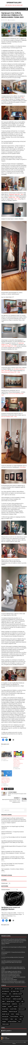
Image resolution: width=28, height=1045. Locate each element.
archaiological (5, 988)
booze (7, 996)
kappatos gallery (13, 1011)
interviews (4, 1011)
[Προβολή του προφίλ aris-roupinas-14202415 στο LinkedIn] (6, 1030)
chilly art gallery (6, 999)
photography (5, 1019)
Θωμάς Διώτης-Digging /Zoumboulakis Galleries (11, 971)
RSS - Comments (5, 1038)
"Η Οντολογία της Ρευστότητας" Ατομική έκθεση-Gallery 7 (13, 982)
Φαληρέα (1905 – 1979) (13, 197)
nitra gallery (5, 1016)
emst (22, 1001)
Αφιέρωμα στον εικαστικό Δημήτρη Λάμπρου (10, 908)
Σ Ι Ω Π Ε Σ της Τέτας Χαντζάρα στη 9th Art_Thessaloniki (13, 837)
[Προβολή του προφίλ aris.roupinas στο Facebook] (1, 1030)
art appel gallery (19, 988)
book (3, 996)
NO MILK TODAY (5, 757)
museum (11, 788)
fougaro (4, 1006)
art (6, 788)
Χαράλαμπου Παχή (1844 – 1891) (16, 194)
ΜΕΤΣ (19, 1021)
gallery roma (13, 1009)
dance (3, 1001)
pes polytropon (14, 1016)
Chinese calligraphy (17, 999)
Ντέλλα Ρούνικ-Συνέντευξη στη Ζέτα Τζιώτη (10, 974)
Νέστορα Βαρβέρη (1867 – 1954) (9, 416)
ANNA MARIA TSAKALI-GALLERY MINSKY (9, 979)
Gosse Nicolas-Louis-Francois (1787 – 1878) (10, 372)
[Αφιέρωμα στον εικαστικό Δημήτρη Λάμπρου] (14, 905)
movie (12, 1014)
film (20, 1004)
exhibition (14, 1004)
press (11, 1019)
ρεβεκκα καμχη (5, 1024)
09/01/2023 (5, 20)
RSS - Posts (4, 1037)
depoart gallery (11, 1001)
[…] (15, 916)
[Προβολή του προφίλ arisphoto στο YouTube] (8, 1030)
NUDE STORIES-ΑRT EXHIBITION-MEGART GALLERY (11, 972)
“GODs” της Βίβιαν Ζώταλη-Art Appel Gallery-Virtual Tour (13, 967)
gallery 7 (16, 1006)
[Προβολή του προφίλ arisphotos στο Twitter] (3, 1030)
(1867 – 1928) (17, 199)
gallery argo (5, 1009)
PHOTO (21, 1016)
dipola (18, 1001)
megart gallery (5, 1014)
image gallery (21, 1009)
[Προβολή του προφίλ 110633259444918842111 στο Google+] (11, 1030)
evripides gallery (6, 1004)
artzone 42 (4, 993)
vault (16, 1019)
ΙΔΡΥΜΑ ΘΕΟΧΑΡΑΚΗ (12, 1021)
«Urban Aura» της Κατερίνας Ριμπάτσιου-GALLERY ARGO (12, 981)
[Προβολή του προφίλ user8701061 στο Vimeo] (9, 1030)
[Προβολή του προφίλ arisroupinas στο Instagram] (5, 1030)
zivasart (4, 1021)
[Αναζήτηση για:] (14, 810)
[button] (26, 9)
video (20, 1019)
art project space (15, 991)
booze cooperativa (15, 996)
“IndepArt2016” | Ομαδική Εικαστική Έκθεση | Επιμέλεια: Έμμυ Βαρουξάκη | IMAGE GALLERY (5, 779)
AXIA (10, 993)
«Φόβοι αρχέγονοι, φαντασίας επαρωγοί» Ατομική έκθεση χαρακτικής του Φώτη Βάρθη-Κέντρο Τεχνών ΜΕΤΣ (13, 858)
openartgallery (12, 20)
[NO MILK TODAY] (6, 754)
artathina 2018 (5, 991)
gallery (10, 1006)
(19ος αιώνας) (22, 467)
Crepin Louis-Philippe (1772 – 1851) (9, 346)
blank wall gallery (17, 993)
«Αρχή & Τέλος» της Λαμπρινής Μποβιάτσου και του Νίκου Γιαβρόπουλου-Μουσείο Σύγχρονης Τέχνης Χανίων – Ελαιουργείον (18, 762)
